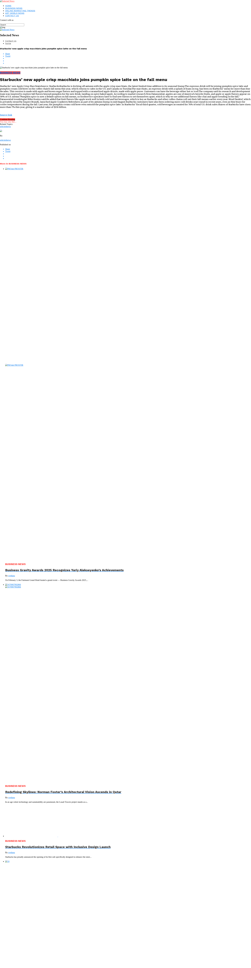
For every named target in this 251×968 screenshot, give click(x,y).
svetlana (11, 576)
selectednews (5, 126)
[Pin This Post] (128, 61)
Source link (6, 115)
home (8, 43)
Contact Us (10, 41)
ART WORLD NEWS (14, 13)
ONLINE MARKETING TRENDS (20, 10)
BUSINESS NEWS (13, 8)
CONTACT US (12, 15)
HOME (8, 5)
